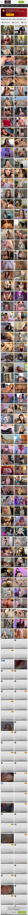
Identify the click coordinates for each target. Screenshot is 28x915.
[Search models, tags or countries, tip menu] (26, 5)
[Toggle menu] (1, 2)
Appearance (7, 22)
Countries (16, 22)
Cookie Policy (17, 909)
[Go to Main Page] (8, 2)
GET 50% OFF (10, 14)
